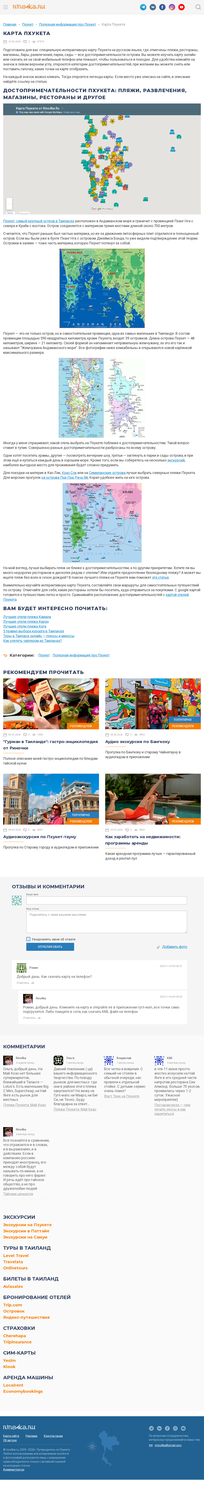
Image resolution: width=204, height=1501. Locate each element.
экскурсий (176, 460)
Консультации (53, 1436)
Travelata (13, 1261)
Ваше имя (32, 894)
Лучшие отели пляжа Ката (24, 626)
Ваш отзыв (32, 908)
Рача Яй (81, 477)
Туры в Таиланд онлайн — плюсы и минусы (39, 636)
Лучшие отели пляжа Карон (26, 621)
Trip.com (12, 1305)
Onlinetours (15, 1268)
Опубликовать (50, 946)
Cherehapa (14, 1335)
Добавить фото (174, 947)
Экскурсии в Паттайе (26, 1231)
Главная (9, 24)
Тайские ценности (18, 1194)
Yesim (9, 1360)
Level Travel (16, 1255)
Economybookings (23, 1391)
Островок (14, 1311)
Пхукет (27, 24)
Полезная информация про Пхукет (67, 24)
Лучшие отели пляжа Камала (27, 617)
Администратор (13, 1469)
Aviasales (13, 1286)
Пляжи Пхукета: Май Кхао (24, 1105)
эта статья (160, 577)
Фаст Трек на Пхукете (121, 1096)
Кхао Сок (69, 473)
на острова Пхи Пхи (57, 477)
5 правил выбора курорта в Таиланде (33, 631)
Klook (9, 1366)
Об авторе (10, 1440)
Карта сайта (11, 1436)
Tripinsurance (17, 1342)
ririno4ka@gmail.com (168, 1445)
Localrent (13, 1385)
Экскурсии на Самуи (25, 1237)
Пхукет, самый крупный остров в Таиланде (38, 221)
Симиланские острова (107, 473)
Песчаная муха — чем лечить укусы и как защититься (172, 1109)
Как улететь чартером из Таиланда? (32, 641)
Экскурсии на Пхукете (27, 1224)
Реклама (31, 1436)
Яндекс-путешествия (26, 1317)
